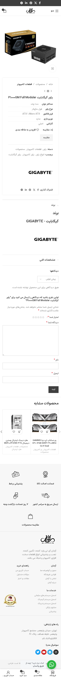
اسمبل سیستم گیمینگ (47, 599)
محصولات (40, 84)
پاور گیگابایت (14, 154)
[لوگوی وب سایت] (30, 11)
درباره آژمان (52, 582)
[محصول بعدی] (44, 91)
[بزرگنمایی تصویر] (52, 68)
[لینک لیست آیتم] (37, 639)
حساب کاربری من (22, 570)
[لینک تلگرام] (21, 3)
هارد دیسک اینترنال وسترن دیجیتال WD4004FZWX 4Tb (16, 442)
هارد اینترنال (16, 449)
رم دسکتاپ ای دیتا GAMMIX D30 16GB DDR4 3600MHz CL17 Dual (44, 443)
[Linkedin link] (26, 3)
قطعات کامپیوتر (24, 84)
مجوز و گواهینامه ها (48, 570)
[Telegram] (50, 652)
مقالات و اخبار (23, 578)
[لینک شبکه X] (35, 3)
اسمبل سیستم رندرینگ (47, 603)
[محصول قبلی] (51, 91)
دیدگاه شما (52, 322)
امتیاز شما (53, 317)
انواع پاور (40, 154)
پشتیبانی (52, 611)
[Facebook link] (40, 3)
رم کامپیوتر (38, 449)
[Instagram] (56, 652)
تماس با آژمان (51, 578)
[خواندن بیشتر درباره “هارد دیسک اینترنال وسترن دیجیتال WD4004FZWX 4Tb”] (19, 431)
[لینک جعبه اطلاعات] (45, 477)
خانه (51, 84)
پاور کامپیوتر (28, 154)
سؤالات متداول (23, 574)
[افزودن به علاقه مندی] (42, 431)
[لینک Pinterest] (30, 3)
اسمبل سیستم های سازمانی (45, 595)
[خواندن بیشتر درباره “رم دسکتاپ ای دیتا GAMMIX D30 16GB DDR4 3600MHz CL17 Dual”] (47, 431)
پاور (45, 149)
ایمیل (55, 373)
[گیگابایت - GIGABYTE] (40, 172)
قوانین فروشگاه (50, 574)
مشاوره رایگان (51, 607)
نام (56, 360)
